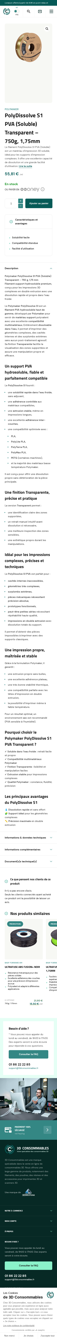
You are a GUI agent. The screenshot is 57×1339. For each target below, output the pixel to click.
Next (47, 1130)
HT (17, 8)
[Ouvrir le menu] (51, 11)
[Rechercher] (28, 11)
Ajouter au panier (38, 203)
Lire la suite (25, 166)
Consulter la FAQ (28, 1054)
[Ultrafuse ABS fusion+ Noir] (24, 939)
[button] (47, 29)
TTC (16, 15)
